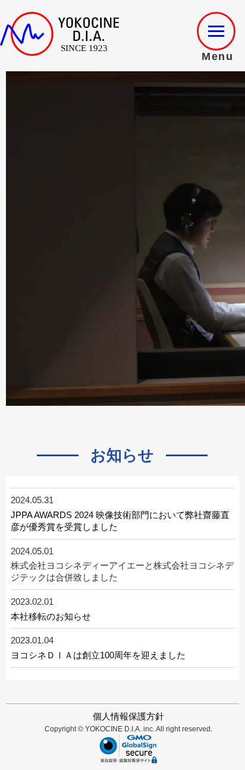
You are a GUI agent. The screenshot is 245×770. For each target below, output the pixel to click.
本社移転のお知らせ (51, 616)
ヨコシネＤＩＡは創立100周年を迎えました (98, 655)
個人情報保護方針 (128, 716)
